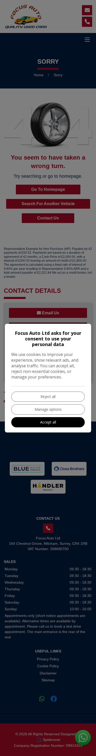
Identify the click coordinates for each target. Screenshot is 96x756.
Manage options (48, 409)
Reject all (48, 396)
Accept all (48, 422)
